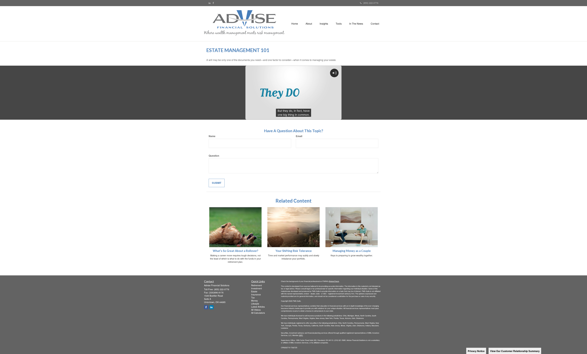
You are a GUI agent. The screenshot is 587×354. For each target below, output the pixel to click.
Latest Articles (258, 306)
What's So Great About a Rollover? (235, 250)
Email (299, 136)
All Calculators (258, 312)
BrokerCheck (334, 281)
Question (214, 155)
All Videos (256, 309)
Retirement (256, 285)
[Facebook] (213, 2)
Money (254, 300)
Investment (256, 288)
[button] (309, 23)
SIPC (301, 335)
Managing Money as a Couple (352, 250)
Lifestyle (255, 303)
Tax (253, 297)
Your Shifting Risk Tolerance (293, 250)
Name (212, 136)
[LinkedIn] (209, 2)
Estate (254, 291)
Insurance (256, 294)
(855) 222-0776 (370, 2)
